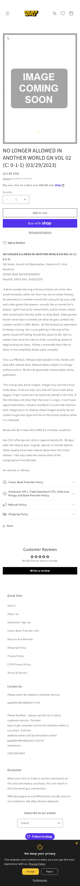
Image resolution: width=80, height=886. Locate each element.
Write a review (40, 571)
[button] (7, 13)
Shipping (7, 178)
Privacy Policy (15, 656)
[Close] (77, 843)
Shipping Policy (16, 647)
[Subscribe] (59, 823)
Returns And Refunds (20, 639)
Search (11, 605)
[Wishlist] (63, 13)
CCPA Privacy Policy (19, 664)
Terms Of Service (17, 672)
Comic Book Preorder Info (23, 630)
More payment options (40, 232)
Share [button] (10, 525)
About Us (13, 614)
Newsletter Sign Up (19, 622)
